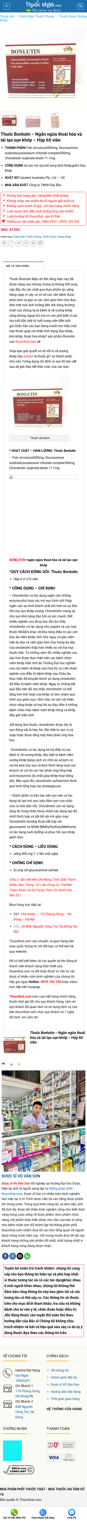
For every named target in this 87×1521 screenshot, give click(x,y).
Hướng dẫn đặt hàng (66, 1392)
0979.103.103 (51, 982)
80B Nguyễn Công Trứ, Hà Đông (24, 1412)
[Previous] (7, 65)
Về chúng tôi (60, 1370)
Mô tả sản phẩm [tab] (17, 266)
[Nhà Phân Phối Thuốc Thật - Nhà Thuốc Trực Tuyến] (43, 6)
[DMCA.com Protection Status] (12, 1450)
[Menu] (6, 6)
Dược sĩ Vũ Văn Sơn (65, 1385)
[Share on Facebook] (11, 243)
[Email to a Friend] (26, 243)
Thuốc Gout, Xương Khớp (56, 236)
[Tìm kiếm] (80, 6)
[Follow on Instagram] (12, 1256)
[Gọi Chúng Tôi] (27, 1256)
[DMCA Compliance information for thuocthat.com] (18, 1469)
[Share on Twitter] (19, 243)
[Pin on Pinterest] (33, 243)
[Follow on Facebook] (5, 1256)
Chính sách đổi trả (64, 1377)
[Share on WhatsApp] (4, 243)
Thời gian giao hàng (65, 1399)
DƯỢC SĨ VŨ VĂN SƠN (21, 1176)
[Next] (79, 65)
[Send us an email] (20, 1256)
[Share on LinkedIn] (40, 243)
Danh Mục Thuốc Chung (36, 16)
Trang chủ (7, 16)
